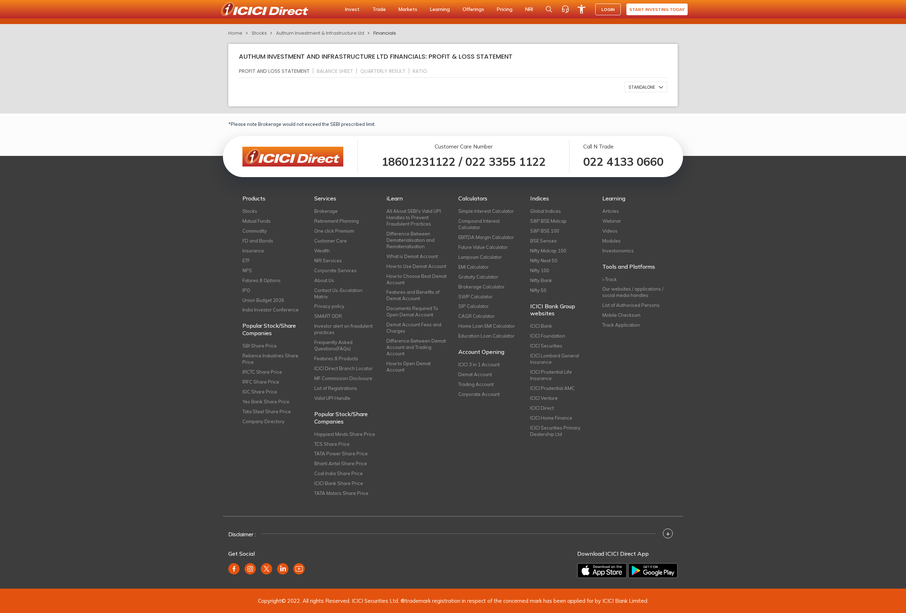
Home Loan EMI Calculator (486, 326)
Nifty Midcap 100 (548, 250)
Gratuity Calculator (478, 277)
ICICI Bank (541, 326)
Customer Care (330, 241)
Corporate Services (335, 270)
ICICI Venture (544, 398)
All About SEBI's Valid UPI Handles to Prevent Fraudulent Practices (413, 217)
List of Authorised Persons (631, 305)
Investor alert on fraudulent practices (343, 329)
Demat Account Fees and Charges (413, 328)
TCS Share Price (332, 444)
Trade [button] (379, 9)
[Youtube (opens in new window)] (299, 568)
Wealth (322, 250)
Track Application (621, 325)
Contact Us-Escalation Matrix (338, 293)
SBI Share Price (259, 346)
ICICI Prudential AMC (552, 388)
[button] (646, 87)
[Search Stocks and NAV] (549, 9)
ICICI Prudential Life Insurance (551, 375)
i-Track (609, 279)
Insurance (253, 250)
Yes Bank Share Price (265, 401)
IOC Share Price (259, 392)
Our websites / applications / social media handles (633, 292)
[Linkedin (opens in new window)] (282, 568)
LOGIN (608, 9)
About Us (324, 280)
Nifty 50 (538, 290)
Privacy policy (329, 306)
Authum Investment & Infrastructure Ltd (320, 33)
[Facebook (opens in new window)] (234, 568)
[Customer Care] (565, 9)
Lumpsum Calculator (480, 257)
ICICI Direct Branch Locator (343, 368)
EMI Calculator (473, 267)
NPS (247, 270)
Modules (611, 241)
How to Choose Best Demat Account (416, 279)
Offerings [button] (473, 9)
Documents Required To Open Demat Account (412, 311)
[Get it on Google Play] (653, 570)
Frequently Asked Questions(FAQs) (333, 345)
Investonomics (618, 250)
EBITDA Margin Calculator (486, 237)
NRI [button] (529, 9)
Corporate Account (479, 394)
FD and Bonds (257, 241)
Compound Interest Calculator (479, 224)
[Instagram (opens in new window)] (250, 568)
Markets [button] (407, 9)
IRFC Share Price (260, 382)
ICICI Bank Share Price (338, 483)
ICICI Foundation (547, 336)
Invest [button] (352, 9)
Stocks (259, 33)
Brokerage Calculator (481, 287)
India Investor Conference (270, 310)
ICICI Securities (546, 346)
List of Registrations (335, 388)
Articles (610, 211)
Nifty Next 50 (543, 260)
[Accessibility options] (581, 9)
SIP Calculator (473, 306)
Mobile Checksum (621, 315)
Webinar (611, 221)
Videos (610, 231)
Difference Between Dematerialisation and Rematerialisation (410, 240)
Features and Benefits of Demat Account (413, 295)
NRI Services (328, 260)
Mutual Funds (256, 221)
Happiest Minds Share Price (344, 434)
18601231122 (418, 161)
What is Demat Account (412, 256)
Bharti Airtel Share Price (340, 463)
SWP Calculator (475, 296)
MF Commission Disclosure (343, 378)
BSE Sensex (543, 241)
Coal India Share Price (338, 473)
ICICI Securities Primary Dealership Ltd (555, 431)
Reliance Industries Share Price (270, 359)
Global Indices (545, 211)
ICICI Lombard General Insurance (554, 359)
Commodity (254, 231)
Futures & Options (261, 280)
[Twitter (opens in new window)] (266, 568)
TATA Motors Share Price (341, 493)
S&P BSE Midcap (548, 221)
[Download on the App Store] (602, 570)
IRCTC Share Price (262, 372)
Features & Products (336, 358)
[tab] (277, 71)
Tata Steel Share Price (266, 411)
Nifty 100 (539, 270)
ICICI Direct (542, 408)
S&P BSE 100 (544, 231)
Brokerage (326, 211)
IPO (246, 290)
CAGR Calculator (476, 316)
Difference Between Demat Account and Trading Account (416, 347)
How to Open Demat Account (408, 367)
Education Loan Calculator (486, 336)
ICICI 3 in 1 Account (479, 364)
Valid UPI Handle (332, 398)
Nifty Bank (541, 280)
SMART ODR (328, 316)
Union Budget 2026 (263, 300)
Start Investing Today (657, 9)
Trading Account (476, 384)
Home (235, 33)
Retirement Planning (336, 221)
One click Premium (334, 231)
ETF (246, 260)
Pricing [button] (504, 9)
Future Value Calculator (483, 247)
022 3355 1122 (505, 161)
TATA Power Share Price (341, 453)
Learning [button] (440, 9)
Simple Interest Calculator (486, 211)
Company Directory (263, 421)
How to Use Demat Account (416, 266)
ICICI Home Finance (551, 418)
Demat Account (475, 374)
